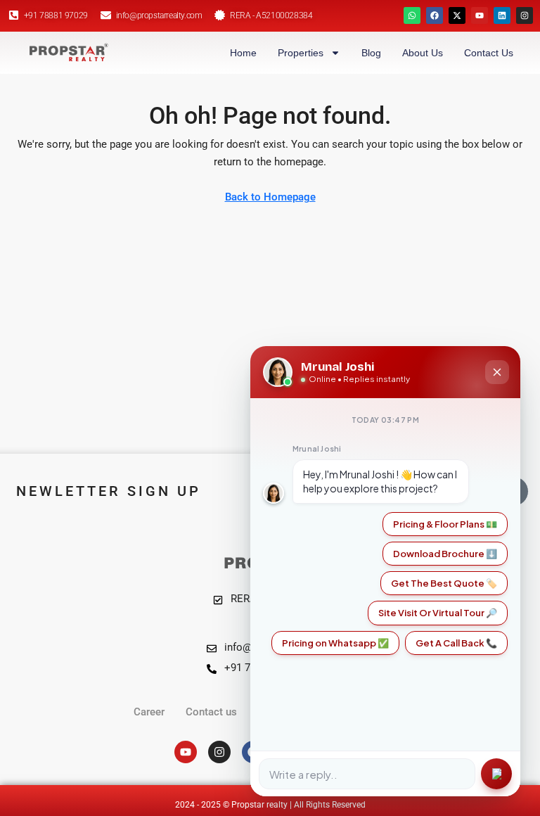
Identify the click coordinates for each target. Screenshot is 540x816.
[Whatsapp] (412, 15)
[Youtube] (479, 15)
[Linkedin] (502, 15)
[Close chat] (497, 372)
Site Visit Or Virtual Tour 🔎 (437, 612)
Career (149, 712)
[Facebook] (434, 15)
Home (243, 52)
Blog (371, 52)
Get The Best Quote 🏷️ (444, 583)
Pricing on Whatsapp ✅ (335, 643)
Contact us (488, 52)
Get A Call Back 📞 (456, 643)
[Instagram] (524, 15)
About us (422, 52)
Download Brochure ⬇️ (445, 553)
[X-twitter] (457, 15)
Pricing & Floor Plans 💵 (445, 524)
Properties (300, 52)
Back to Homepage (270, 197)
